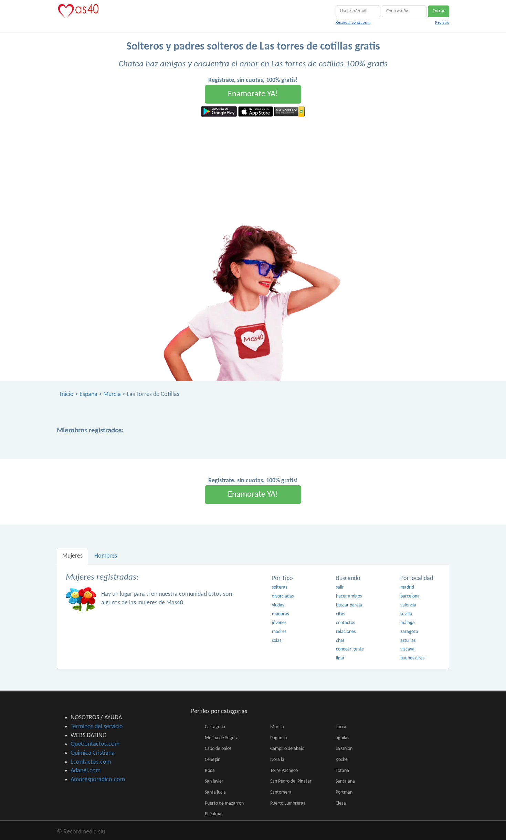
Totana (342, 770)
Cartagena (215, 727)
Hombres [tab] (105, 556)
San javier (214, 781)
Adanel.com (86, 770)
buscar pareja (349, 605)
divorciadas (283, 596)
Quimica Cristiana (93, 753)
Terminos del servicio (97, 726)
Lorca (341, 727)
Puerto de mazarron (224, 803)
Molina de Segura (222, 738)
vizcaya (407, 649)
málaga (407, 622)
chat (340, 640)
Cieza (341, 803)
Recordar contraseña (353, 23)
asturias (407, 640)
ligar (340, 658)
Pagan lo (278, 738)
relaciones (346, 631)
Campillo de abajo (287, 748)
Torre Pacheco (284, 770)
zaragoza (409, 631)
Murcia (112, 394)
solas (276, 640)
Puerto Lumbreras (287, 803)
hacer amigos (349, 596)
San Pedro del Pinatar (291, 781)
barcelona (410, 596)
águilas (342, 738)
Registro (442, 23)
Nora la (277, 759)
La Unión (344, 748)
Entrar (438, 11)
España (88, 394)
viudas (278, 605)
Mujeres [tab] (72, 556)
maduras (280, 614)
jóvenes (279, 622)
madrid (407, 587)
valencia (408, 605)
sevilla (406, 614)
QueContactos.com (95, 744)
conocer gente (350, 649)
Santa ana (345, 781)
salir (340, 587)
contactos (345, 622)
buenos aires (412, 658)
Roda (210, 770)
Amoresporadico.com (98, 779)
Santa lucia (215, 792)
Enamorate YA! (253, 94)
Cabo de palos (218, 748)
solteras (279, 587)
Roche (342, 759)
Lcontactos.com (91, 762)
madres (279, 631)
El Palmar (214, 814)
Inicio (67, 394)
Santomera (281, 792)
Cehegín (212, 759)
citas (340, 614)
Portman (344, 792)
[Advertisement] (253, 168)
